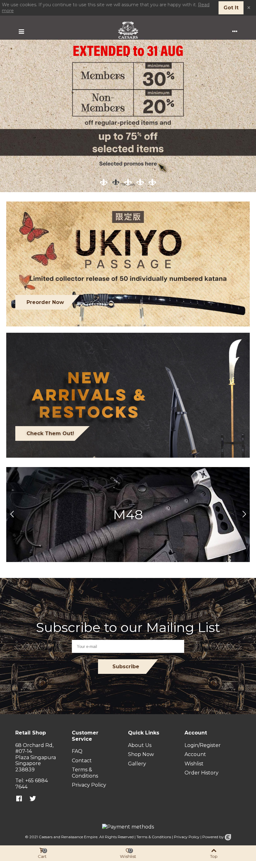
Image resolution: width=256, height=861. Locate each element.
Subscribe (125, 666)
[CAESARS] (128, 31)
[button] (244, 514)
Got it (231, 8)
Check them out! (50, 433)
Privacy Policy (186, 836)
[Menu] (21, 31)
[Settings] (235, 31)
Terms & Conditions (153, 836)
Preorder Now (45, 302)
